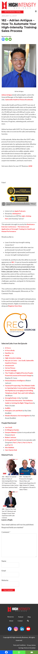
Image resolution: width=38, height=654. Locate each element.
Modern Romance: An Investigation (17, 416)
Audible (7, 408)
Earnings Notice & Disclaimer (27, 648)
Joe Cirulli (8, 427)
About (11, 621)
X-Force (8, 348)
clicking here (16, 213)
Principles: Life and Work (13, 411)
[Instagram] (16, 629)
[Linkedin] (22, 629)
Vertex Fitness (10, 368)
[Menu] (35, 11)
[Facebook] (3, 41)
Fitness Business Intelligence (15, 380)
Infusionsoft (9, 365)
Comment (6, 532)
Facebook (28, 100)
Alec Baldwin (9, 447)
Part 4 (30, 442)
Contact (20, 621)
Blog (29, 617)
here (12, 435)
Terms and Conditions (19, 645)
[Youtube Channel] (28, 629)
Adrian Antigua (7, 95)
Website (5, 580)
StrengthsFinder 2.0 (12, 398)
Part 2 (20, 442)
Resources (10, 617)
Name (4, 561)
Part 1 (15, 442)
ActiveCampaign (11, 370)
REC (13, 262)
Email (4, 571)
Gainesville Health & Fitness (15, 100)
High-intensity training (13, 358)
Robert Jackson (10, 437)
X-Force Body (10, 350)
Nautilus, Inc (9, 353)
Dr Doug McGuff (11, 440)
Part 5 (10, 445)
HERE (30, 166)
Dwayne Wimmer (11, 432)
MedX (7, 355)
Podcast (20, 617)
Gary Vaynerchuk (11, 450)
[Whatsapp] (6, 41)
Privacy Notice (31, 645)
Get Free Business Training (12, 11)
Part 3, (25, 442)
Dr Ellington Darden (12, 430)
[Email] (10, 41)
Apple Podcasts (20, 211)
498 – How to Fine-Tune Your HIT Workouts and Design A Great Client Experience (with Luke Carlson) (9, 513)
